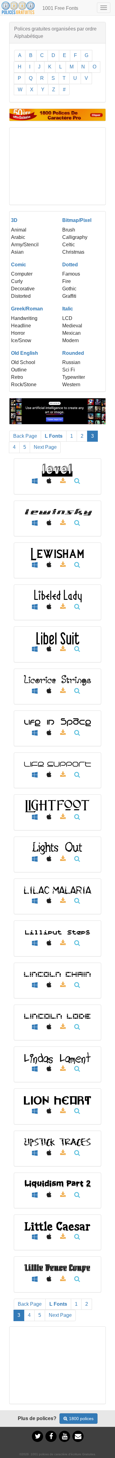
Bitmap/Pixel (76, 220)
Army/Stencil (25, 244)
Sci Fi (68, 369)
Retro (17, 377)
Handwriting (24, 318)
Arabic (18, 237)
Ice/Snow (21, 340)
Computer (22, 273)
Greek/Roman (27, 308)
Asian (17, 252)
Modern (70, 340)
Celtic (68, 244)
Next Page (45, 447)
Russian (71, 362)
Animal (18, 229)
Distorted (21, 296)
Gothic (69, 288)
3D (14, 220)
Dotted (70, 264)
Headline (21, 325)
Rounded (73, 353)
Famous (71, 273)
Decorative (23, 288)
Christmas (73, 252)
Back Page (25, 436)
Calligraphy (74, 237)
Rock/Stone (23, 384)
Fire (66, 281)
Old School (23, 362)
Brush (68, 229)
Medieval (72, 325)
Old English (24, 353)
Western (71, 384)
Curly (17, 281)
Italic (67, 308)
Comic (18, 264)
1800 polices (81, 1418)
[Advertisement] (57, 166)
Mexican (71, 333)
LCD (67, 318)
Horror (18, 333)
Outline (19, 369)
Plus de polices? (37, 1418)
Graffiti (69, 296)
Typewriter (73, 377)
